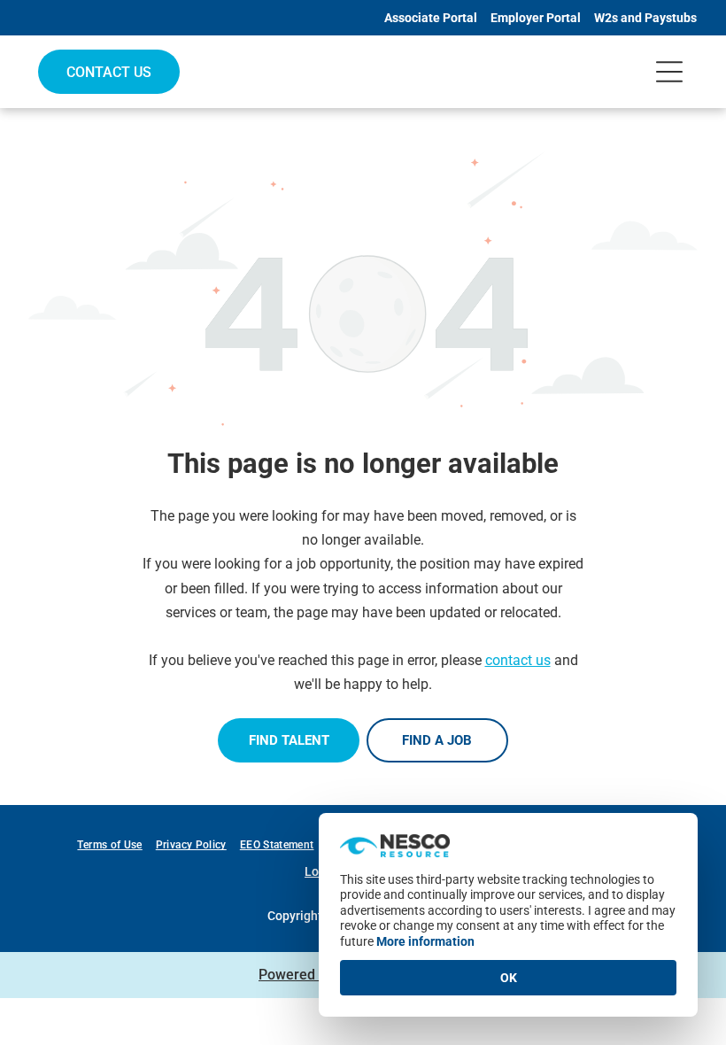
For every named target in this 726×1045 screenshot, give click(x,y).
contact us (518, 660)
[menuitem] (116, 844)
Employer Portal (535, 18)
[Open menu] (669, 71)
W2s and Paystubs (645, 18)
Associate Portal (430, 18)
